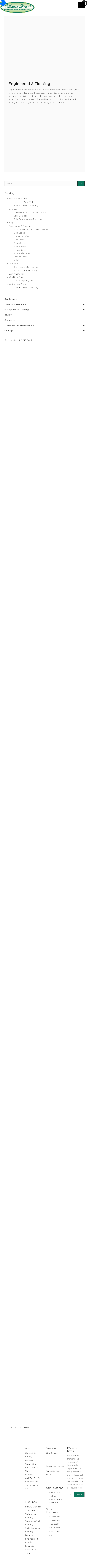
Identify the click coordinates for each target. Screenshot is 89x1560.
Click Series (19, 233)
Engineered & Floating (20, 226)
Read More (73, 428)
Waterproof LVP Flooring (16, 310)
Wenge (11, 1074)
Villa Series (19, 260)
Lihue (53, 1496)
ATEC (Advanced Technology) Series (31, 229)
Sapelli (53, 409)
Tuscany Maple (58, 747)
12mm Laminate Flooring (26, 267)
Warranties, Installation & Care (19, 325)
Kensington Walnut (19, 877)
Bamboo (13, 209)
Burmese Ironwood (19, 1270)
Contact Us (9, 320)
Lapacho (54, 1336)
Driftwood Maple (59, 943)
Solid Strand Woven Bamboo (28, 219)
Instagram (55, 1520)
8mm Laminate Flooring (26, 270)
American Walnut (60, 547)
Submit (79, 1494)
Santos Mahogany (60, 1270)
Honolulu (55, 1492)
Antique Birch (57, 812)
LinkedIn (55, 1524)
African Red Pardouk (62, 1205)
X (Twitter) (56, 1528)
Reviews (8, 315)
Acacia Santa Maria (19, 681)
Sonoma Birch (16, 812)
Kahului (54, 1503)
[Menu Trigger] (81, 5)
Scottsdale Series (22, 253)
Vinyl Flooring (16, 277)
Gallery (28, 1457)
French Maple (15, 943)
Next (26, 1428)
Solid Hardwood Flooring (26, 288)
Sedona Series (20, 257)
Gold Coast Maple (18, 1009)
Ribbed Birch (15, 478)
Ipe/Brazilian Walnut (19, 1401)
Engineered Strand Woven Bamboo (31, 212)
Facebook (55, 1517)
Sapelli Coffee (57, 1074)
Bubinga (54, 1139)
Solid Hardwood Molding (26, 205)
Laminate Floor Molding (25, 202)
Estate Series (20, 243)
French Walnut (58, 877)
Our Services (10, 299)
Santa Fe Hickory (17, 747)
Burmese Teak (16, 1139)
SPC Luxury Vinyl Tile (23, 281)
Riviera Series (20, 250)
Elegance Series (21, 236)
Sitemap (8, 331)
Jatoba (53, 478)
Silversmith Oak (17, 616)
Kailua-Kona (56, 1499)
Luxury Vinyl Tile (16, 274)
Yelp (53, 1535)
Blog (11, 223)
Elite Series (19, 240)
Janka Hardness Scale (15, 304)
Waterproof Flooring (19, 284)
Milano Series (20, 246)
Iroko (52, 1009)
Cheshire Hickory (59, 681)
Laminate (13, 264)
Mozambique (15, 1336)
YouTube (55, 1532)
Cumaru (12, 547)
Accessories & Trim (18, 199)
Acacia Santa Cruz (60, 616)
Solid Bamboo (20, 216)
